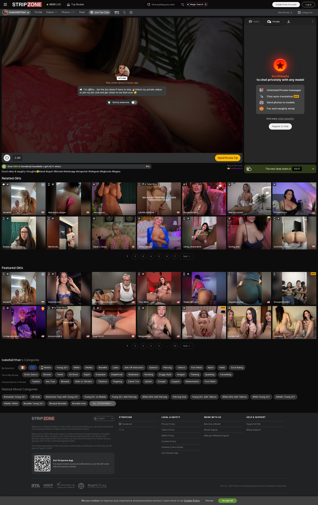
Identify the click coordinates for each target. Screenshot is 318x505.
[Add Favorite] (7, 158)
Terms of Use (167, 430)
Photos (68, 12)
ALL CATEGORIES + (102, 403)
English (101, 418)
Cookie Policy (192, 500)
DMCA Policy (167, 435)
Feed (82, 12)
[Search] (182, 4)
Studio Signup (211, 430)
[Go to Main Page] (27, 4)
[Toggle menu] (5, 4)
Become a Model (212, 424)
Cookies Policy (168, 441)
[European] (32, 367)
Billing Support (253, 430)
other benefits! (286, 118)
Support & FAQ (253, 424)
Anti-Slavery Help (169, 453)
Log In (308, 4)
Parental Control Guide (172, 447)
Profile (38, 12)
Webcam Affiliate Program (216, 435)
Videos (52, 12)
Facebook (127, 424)
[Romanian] (22, 367)
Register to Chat (280, 126)
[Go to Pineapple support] (81, 486)
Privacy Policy (168, 424)
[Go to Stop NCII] (97, 486)
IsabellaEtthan (11, 360)
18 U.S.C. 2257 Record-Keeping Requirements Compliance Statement (253, 486)
